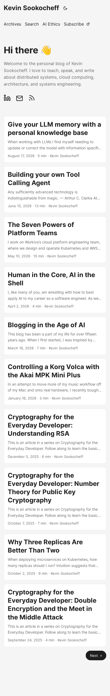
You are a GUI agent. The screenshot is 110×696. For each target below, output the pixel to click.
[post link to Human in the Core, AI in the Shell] (55, 290)
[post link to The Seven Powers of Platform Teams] (55, 240)
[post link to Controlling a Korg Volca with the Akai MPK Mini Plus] (55, 382)
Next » (96, 655)
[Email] (19, 98)
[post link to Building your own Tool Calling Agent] (55, 190)
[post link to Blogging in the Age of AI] (55, 336)
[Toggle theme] (65, 8)
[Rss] (32, 98)
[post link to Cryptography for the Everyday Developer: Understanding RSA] (55, 436)
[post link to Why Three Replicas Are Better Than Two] (55, 557)
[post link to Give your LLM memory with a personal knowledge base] (55, 139)
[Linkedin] (8, 98)
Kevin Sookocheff (31, 8)
